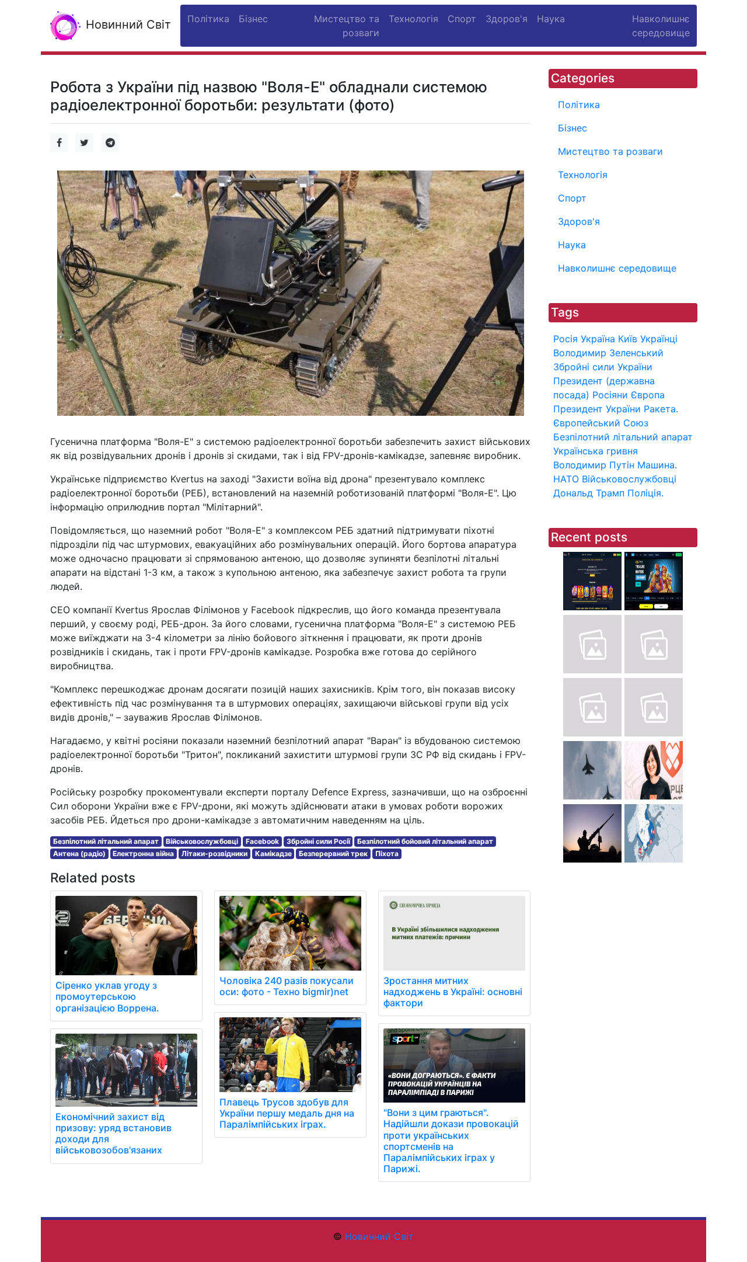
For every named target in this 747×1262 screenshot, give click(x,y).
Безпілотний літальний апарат (106, 841)
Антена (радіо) (79, 853)
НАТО (566, 479)
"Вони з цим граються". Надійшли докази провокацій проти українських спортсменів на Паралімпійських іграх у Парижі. (451, 1140)
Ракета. (661, 409)
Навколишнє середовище (617, 268)
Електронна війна (143, 853)
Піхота (387, 853)
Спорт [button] (462, 19)
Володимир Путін (593, 465)
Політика (579, 104)
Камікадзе (273, 853)
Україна (598, 339)
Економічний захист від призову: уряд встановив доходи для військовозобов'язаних (113, 1133)
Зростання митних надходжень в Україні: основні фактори (452, 992)
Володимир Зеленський (608, 353)
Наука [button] (551, 19)
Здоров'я (579, 221)
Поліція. (645, 493)
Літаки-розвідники (214, 853)
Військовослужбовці (202, 841)
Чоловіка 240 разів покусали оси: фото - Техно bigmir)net (286, 986)
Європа (648, 395)
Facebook (262, 841)
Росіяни (610, 395)
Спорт (572, 198)
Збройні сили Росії (318, 841)
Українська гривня (595, 451)
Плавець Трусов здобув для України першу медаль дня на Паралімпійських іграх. (286, 1113)
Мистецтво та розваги (610, 151)
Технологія (583, 174)
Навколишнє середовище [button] (661, 26)
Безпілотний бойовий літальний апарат (425, 841)
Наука (572, 245)
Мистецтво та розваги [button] (346, 26)
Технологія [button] (413, 19)
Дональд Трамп (588, 493)
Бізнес (572, 128)
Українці (659, 339)
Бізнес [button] (253, 19)
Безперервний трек (333, 853)
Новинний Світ (126, 25)
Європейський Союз (600, 423)
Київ (627, 339)
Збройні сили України (602, 367)
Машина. (657, 465)
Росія (565, 339)
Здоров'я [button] (507, 19)
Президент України (597, 409)
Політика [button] (208, 19)
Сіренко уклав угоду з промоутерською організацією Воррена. (107, 996)
